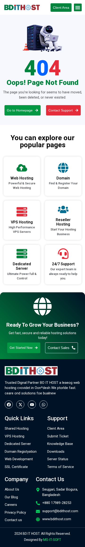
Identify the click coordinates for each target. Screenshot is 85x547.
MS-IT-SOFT (52, 540)
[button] (78, 7)
